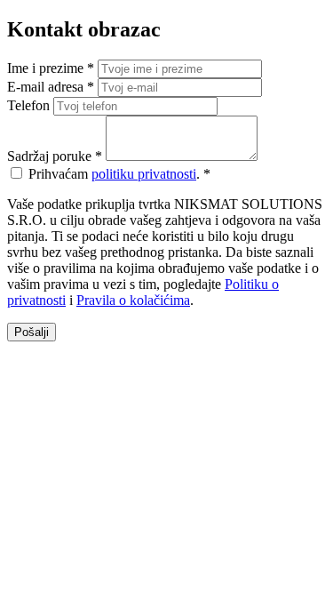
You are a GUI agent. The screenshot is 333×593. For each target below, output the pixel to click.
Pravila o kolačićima (133, 300)
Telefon (28, 105)
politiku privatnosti (143, 173)
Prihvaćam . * (119, 173)
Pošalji (31, 332)
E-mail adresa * (50, 86)
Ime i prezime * (50, 68)
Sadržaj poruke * (54, 156)
